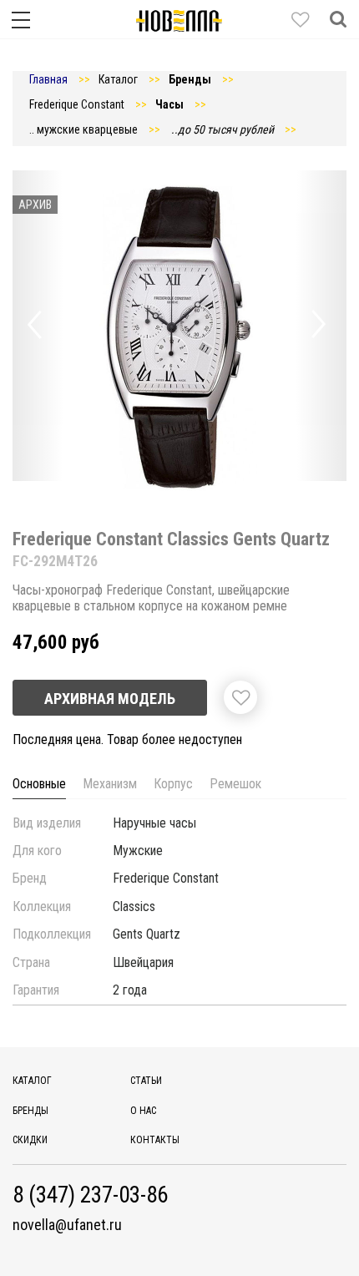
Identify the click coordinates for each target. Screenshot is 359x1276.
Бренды (30, 1110)
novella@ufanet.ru (67, 1225)
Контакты (155, 1140)
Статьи (146, 1080)
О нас (143, 1110)
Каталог (32, 1080)
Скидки (30, 1140)
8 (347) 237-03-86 (90, 1195)
